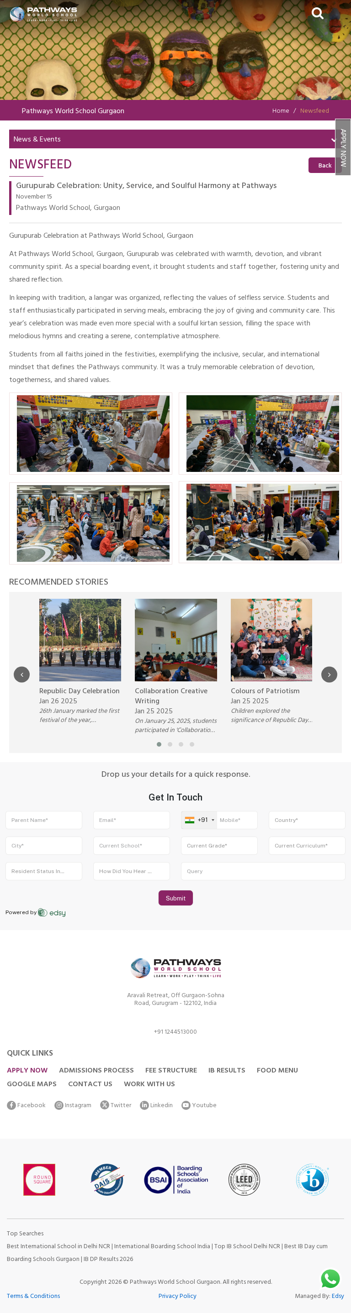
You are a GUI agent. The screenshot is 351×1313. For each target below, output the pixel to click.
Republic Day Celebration (79, 692)
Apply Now (342, 148)
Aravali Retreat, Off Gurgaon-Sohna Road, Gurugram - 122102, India (175, 1001)
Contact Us (90, 1085)
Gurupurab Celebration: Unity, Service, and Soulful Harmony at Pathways (146, 187)
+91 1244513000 (175, 1033)
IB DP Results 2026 (108, 1260)
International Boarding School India (162, 1247)
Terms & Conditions (33, 1297)
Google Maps (32, 1085)
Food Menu (277, 1071)
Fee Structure (171, 1071)
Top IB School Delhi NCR (247, 1247)
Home (280, 111)
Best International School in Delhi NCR (58, 1247)
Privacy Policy (178, 1297)
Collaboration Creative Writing (171, 697)
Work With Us (149, 1085)
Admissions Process (96, 1071)
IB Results (226, 1071)
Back (325, 166)
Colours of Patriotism (265, 692)
